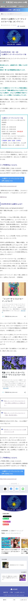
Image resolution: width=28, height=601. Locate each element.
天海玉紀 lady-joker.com (15, 2)
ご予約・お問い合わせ (14, 10)
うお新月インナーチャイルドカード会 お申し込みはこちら (12, 180)
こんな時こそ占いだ (19, 592)
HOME (15, 589)
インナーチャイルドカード (14, 533)
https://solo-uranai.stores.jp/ (8, 186)
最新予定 (3, 6)
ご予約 (11, 592)
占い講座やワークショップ (16, 530)
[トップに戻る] (2, 593)
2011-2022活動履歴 (11, 6)
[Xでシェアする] (5, 489)
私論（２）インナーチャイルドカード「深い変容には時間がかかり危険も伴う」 (14, 403)
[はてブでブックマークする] (17, 489)
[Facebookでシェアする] (11, 489)
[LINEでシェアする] (23, 489)
